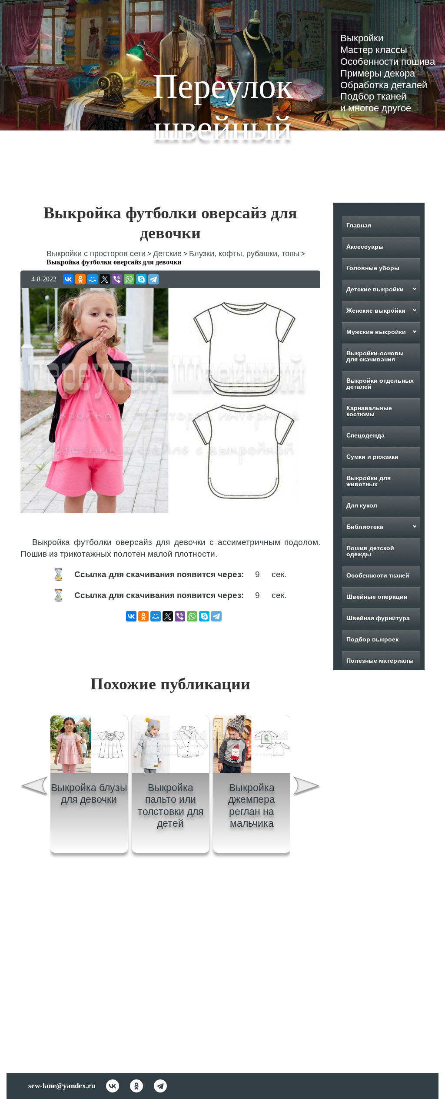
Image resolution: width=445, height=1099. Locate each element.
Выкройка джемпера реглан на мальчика (251, 805)
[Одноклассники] (80, 279)
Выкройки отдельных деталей (380, 383)
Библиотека (364, 526)
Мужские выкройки (376, 331)
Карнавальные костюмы (369, 411)
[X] (105, 279)
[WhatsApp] (129, 279)
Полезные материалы (380, 660)
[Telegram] (153, 279)
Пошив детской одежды (370, 551)
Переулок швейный (223, 107)
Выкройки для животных (368, 481)
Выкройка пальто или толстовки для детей (170, 805)
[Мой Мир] (92, 279)
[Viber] (117, 279)
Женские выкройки (375, 310)
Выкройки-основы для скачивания (375, 356)
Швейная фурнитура (378, 618)
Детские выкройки (375, 289)
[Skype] (141, 279)
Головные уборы (372, 267)
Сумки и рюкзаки (372, 456)
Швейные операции (377, 596)
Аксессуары (365, 246)
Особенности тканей (377, 575)
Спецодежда (365, 435)
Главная (358, 225)
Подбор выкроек (372, 639)
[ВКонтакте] (68, 279)
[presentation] (34, 787)
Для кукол (361, 505)
